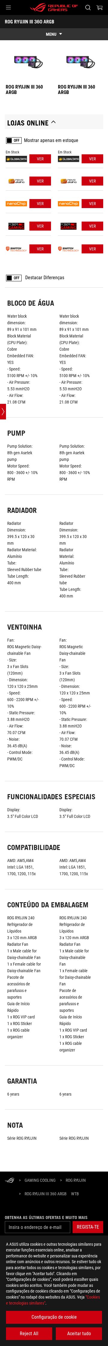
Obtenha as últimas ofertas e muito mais (46, 1217)
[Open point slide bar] (3, 411)
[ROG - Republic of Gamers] (54, 7)
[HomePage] (9, 1181)
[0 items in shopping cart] (99, 7)
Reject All (29, 1333)
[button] (8, 7)
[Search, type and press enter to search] (88, 7)
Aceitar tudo (79, 1333)
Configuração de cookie (54, 1317)
